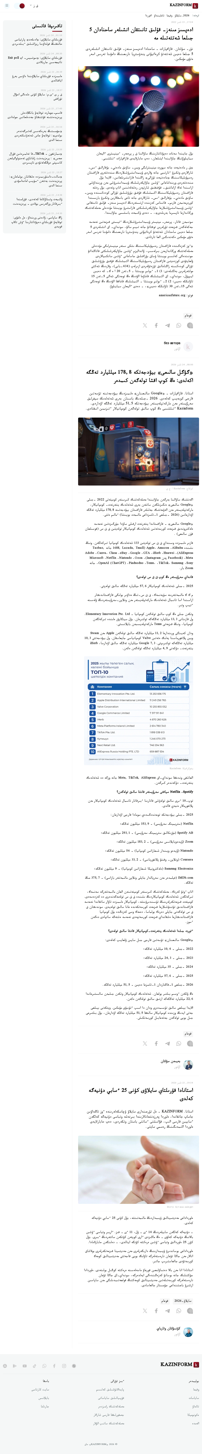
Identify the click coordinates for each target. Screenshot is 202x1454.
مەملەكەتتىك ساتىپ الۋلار (108, 1424)
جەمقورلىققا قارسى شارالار (109, 1415)
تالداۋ (195, 1407)
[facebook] (54, 1366)
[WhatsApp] (179, 326)
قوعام (188, 316)
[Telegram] (167, 326)
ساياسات (194, 1398)
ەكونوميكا (193, 1415)
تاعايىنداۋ (159, 16)
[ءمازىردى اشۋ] (7, 6)
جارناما (45, 1407)
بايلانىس (43, 1398)
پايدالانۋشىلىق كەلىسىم (110, 1390)
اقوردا (148, 16)
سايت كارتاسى (40, 1390)
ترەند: (195, 16)
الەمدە (195, 1424)
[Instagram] (190, 326)
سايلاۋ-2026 (183, 1301)
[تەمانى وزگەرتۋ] (19, 6)
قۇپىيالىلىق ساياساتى (111, 1398)
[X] (145, 326)
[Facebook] (156, 326)
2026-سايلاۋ (182, 16)
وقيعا (169, 16)
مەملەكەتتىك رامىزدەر (111, 1407)
